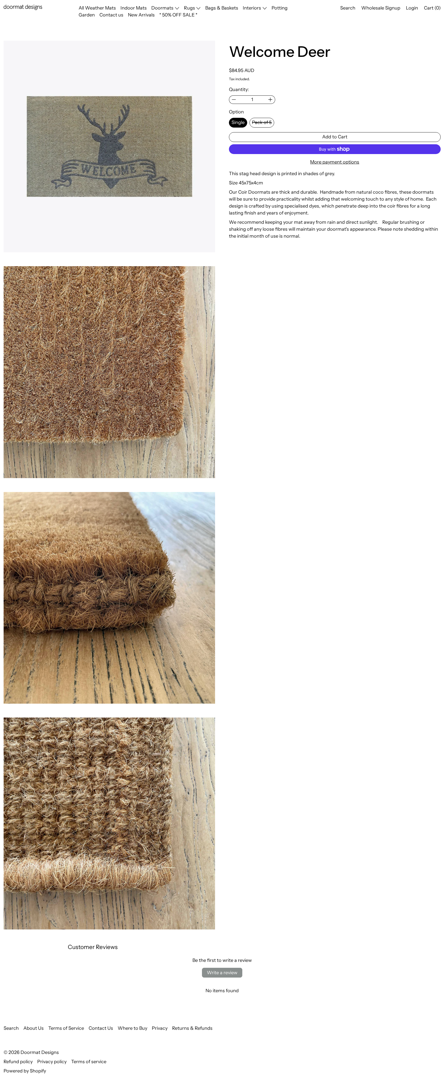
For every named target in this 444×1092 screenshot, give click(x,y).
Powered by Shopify (25, 1071)
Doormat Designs (40, 1052)
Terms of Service (66, 1028)
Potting (280, 8)
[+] (270, 99)
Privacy (160, 1028)
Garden (87, 15)
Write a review (222, 972)
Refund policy (18, 1061)
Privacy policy (52, 1061)
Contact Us (101, 1028)
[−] (233, 99)
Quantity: (239, 89)
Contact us (111, 15)
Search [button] (347, 8)
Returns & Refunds (192, 1028)
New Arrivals (141, 15)
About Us (33, 1028)
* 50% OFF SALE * (178, 15)
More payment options (334, 162)
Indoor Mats (134, 8)
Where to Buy (132, 1028)
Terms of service (88, 1061)
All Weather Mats (97, 8)
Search (11, 1028)
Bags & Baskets (221, 8)
